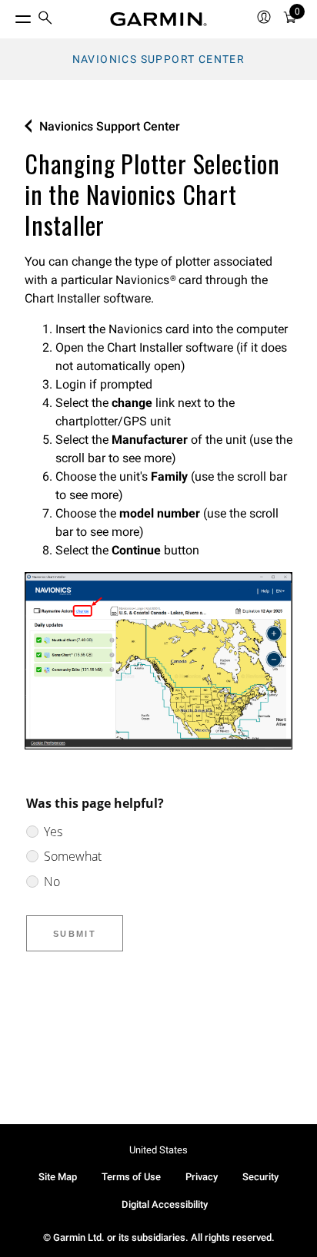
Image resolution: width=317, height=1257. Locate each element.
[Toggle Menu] (9, 15)
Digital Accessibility (165, 1204)
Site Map (57, 1177)
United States (158, 1150)
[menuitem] (45, 19)
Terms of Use (131, 1177)
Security (260, 1177)
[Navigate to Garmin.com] (158, 19)
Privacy (201, 1177)
